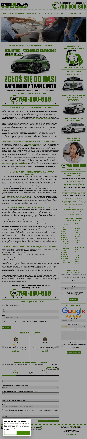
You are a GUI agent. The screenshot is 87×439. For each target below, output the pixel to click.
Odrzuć (10, 433)
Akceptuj (23, 433)
